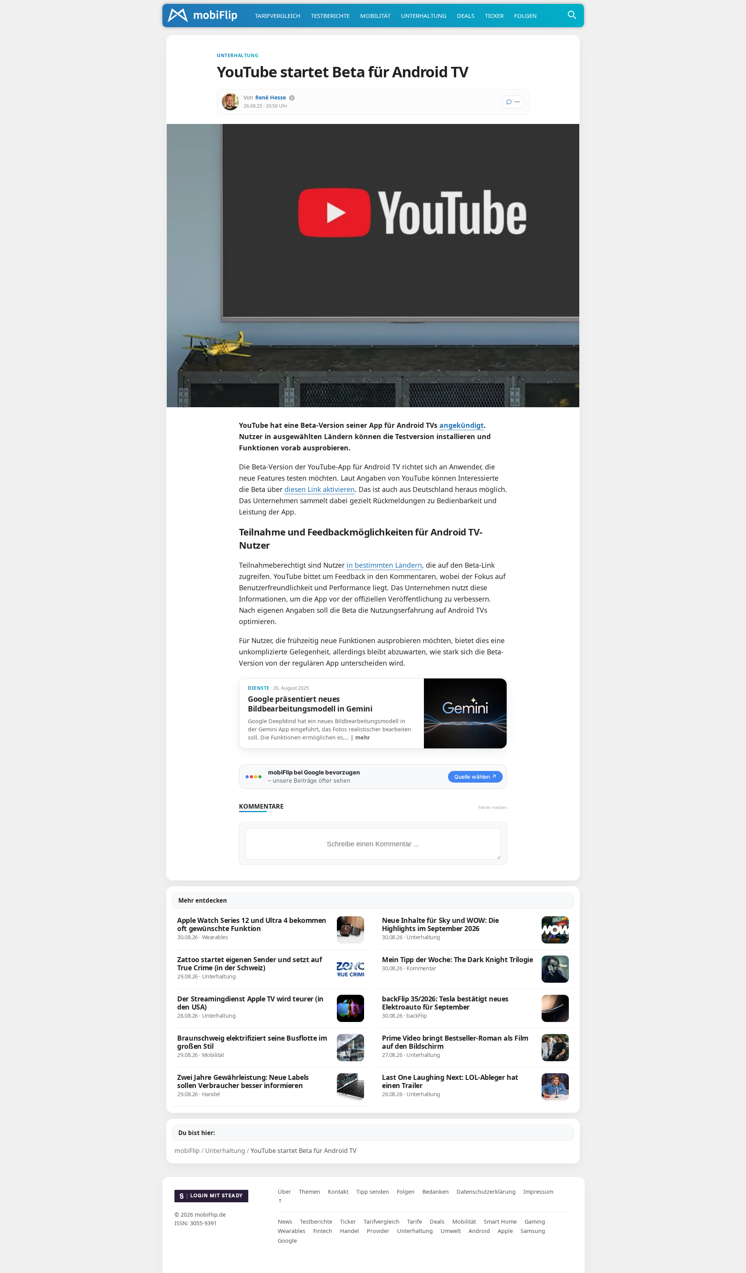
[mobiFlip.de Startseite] (205, 16)
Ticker (494, 15)
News (285, 1221)
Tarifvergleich (277, 15)
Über (284, 1191)
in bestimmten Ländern (384, 565)
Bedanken (435, 1191)
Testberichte (330, 15)
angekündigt (461, 425)
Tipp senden (372, 1191)
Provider (378, 1231)
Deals (465, 15)
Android (479, 1231)
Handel (349, 1231)
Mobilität (375, 15)
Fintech (322, 1231)
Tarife (414, 1221)
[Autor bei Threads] (292, 98)
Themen (309, 1191)
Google (287, 1240)
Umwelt (451, 1231)
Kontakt (338, 1191)
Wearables (291, 1231)
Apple (505, 1231)
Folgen (525, 15)
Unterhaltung (423, 15)
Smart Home (500, 1221)
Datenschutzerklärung (486, 1191)
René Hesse (270, 97)
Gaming (535, 1221)
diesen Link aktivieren (319, 489)
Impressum (538, 1191)
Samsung (533, 1231)
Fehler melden (492, 807)
